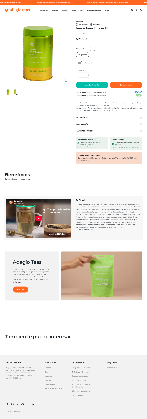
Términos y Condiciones (81, 391)
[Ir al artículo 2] (16, 92)
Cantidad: (81, 70)
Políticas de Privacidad (53, 388)
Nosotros (20, 289)
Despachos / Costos (80, 376)
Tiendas (48, 368)
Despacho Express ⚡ (95, 10)
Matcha (64, 10)
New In (82, 10)
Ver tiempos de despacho (85, 147)
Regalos (55, 10)
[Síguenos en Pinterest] (17, 404)
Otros (74, 10)
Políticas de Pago (79, 380)
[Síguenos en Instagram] (12, 404)
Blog (46, 372)
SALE (107, 10)
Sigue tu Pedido (78, 395)
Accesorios (44, 10)
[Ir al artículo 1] (8, 92)
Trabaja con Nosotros (80, 372)
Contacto (48, 380)
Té (35, 10)
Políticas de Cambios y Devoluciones (81, 385)
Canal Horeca (50, 384)
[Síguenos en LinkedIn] (33, 404)
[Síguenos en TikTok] (27, 404)
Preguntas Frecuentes (81, 368)
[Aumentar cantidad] (88, 75)
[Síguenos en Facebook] (7, 404)
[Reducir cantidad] (80, 75)
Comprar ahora (126, 85)
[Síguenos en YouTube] (22, 404)
